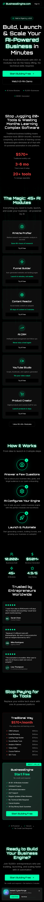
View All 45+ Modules (22, 424)
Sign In (37, 4)
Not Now (24, 897)
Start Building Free (20, 74)
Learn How (14, 897)
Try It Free (22, 248)
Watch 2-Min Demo (22, 81)
